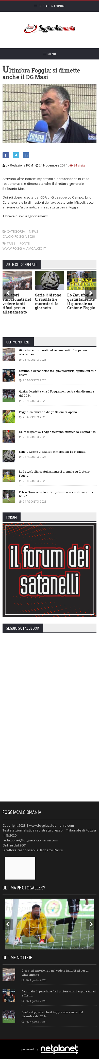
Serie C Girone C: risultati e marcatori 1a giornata (48, 301)
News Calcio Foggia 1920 (20, 234)
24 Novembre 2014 (53, 165)
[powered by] (49, 1043)
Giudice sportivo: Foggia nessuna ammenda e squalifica (57, 432)
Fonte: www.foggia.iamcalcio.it (24, 246)
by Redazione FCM (19, 165)
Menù (51, 54)
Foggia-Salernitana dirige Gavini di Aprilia (48, 412)
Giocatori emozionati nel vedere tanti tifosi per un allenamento (17, 303)
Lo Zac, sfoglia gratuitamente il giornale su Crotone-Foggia (81, 301)
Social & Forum (51, 6)
